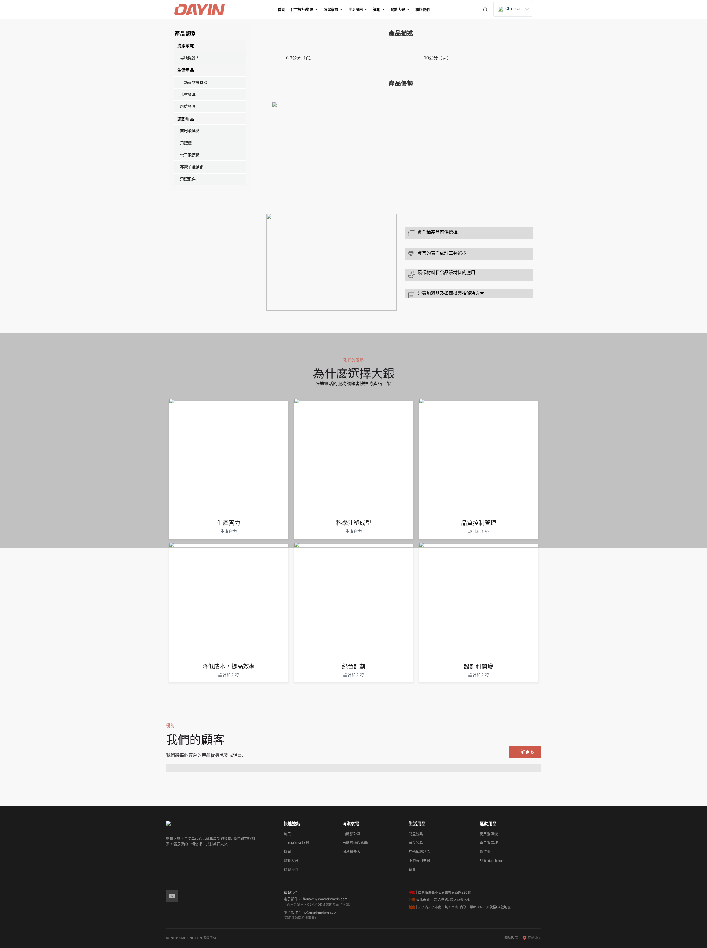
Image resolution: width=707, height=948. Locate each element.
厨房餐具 (188, 106)
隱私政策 (511, 938)
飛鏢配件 (188, 179)
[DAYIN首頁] (220, 826)
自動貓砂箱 (352, 834)
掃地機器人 (189, 58)
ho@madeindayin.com (321, 912)
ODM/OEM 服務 (296, 843)
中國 (412, 892)
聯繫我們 (291, 869)
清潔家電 (185, 45)
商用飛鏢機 (189, 131)
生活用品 (185, 70)
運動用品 (185, 118)
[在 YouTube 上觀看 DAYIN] (172, 896)
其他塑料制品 (419, 852)
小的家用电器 (419, 861)
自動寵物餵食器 (193, 82)
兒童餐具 (416, 834)
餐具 (412, 869)
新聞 (287, 852)
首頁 (287, 834)
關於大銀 (291, 861)
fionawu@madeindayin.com (325, 899)
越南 (412, 907)
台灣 (412, 900)
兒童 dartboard (492, 861)
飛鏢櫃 (186, 143)
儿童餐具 (188, 94)
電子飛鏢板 (189, 155)
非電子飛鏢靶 (191, 167)
